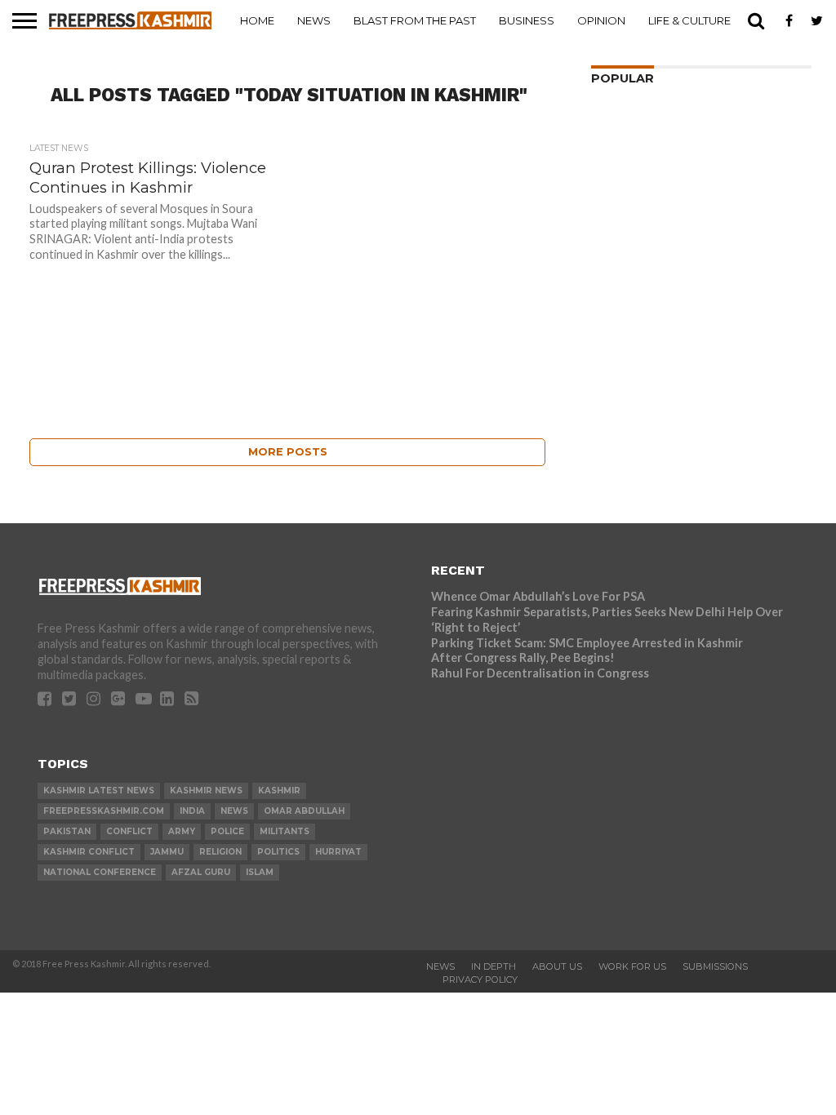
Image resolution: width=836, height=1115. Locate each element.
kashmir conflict (89, 851)
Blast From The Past (415, 20)
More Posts (287, 452)
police (227, 831)
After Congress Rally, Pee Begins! (523, 657)
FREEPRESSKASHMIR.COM (103, 811)
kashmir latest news (98, 790)
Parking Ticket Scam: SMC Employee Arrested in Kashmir (587, 643)
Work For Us (632, 966)
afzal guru (200, 872)
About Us (557, 966)
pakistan (67, 831)
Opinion (601, 20)
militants (284, 831)
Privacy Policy (480, 979)
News (314, 20)
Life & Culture (689, 20)
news (234, 811)
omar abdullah (304, 811)
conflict (129, 831)
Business (526, 20)
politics (278, 851)
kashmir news (206, 790)
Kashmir (279, 790)
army (181, 831)
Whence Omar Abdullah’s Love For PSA (538, 596)
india (192, 811)
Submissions (715, 966)
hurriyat (338, 851)
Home (257, 20)
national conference (99, 872)
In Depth (493, 966)
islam (259, 872)
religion (220, 851)
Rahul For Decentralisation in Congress (540, 673)
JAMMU (167, 851)
